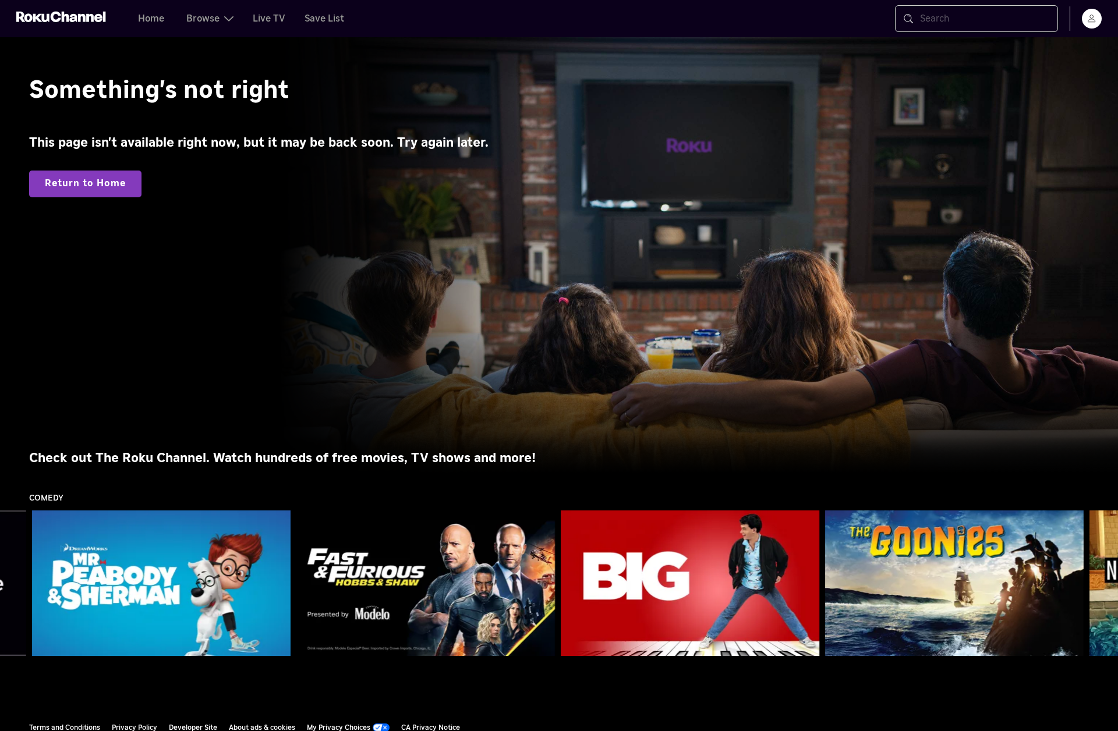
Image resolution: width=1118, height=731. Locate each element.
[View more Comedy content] (1103, 583)
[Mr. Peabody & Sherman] (161, 583)
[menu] (1092, 19)
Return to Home (85, 183)
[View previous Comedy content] (14, 583)
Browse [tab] (203, 18)
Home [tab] (151, 18)
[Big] (690, 583)
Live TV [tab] (269, 18)
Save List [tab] (324, 18)
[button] (163, 583)
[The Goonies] (955, 583)
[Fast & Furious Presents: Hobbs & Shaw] (426, 583)
